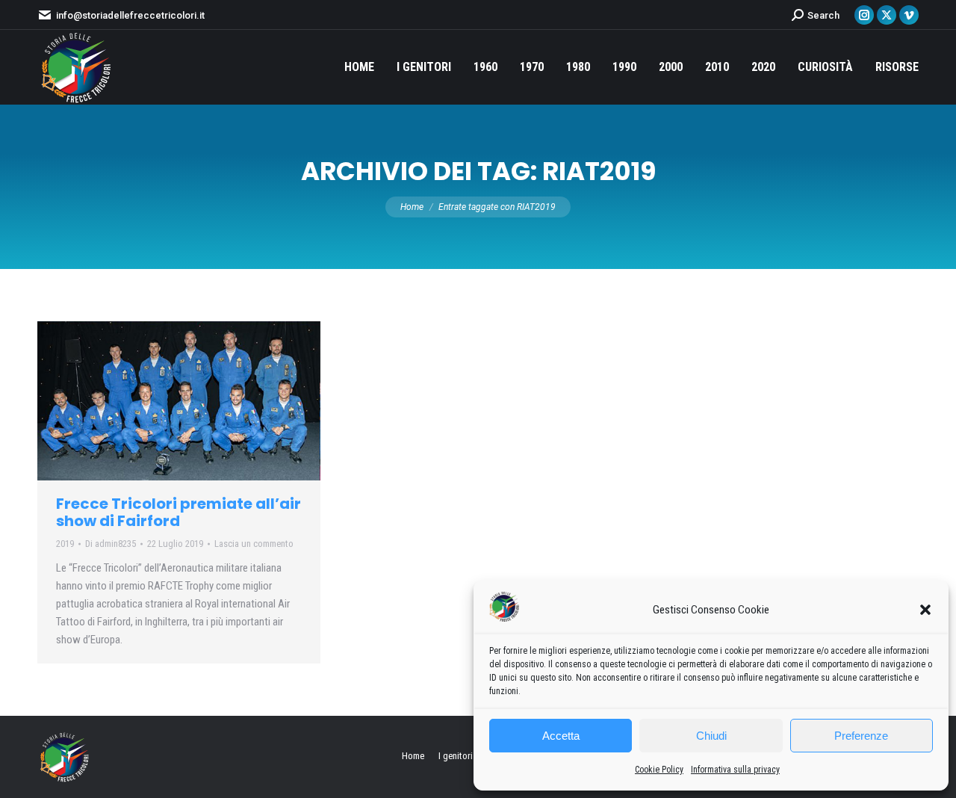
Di (110, 543)
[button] (925, 609)
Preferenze (861, 735)
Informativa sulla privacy (735, 769)
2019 (65, 543)
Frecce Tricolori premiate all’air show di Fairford (178, 512)
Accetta (561, 735)
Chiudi (711, 735)
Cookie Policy (659, 769)
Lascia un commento (254, 543)
